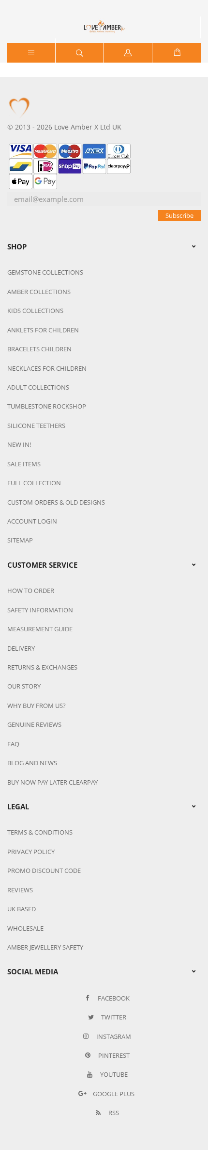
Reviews (20, 890)
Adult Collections (38, 387)
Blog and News (32, 763)
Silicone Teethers (36, 425)
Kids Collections (35, 310)
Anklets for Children (43, 330)
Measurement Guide (40, 629)
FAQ (13, 744)
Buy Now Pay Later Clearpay (52, 782)
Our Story (24, 686)
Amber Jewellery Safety (45, 947)
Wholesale (25, 928)
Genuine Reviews (34, 724)
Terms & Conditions (40, 832)
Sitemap (20, 540)
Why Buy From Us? (36, 705)
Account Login (32, 521)
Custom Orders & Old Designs (56, 502)
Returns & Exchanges (42, 667)
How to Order (30, 590)
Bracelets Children (39, 349)
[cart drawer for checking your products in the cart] (176, 53)
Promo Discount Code (44, 870)
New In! (19, 444)
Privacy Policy (31, 851)
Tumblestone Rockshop (46, 406)
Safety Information (40, 610)
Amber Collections (39, 292)
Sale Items (24, 464)
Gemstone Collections (45, 272)
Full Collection (34, 483)
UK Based (21, 909)
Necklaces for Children (47, 368)
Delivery (21, 648)
